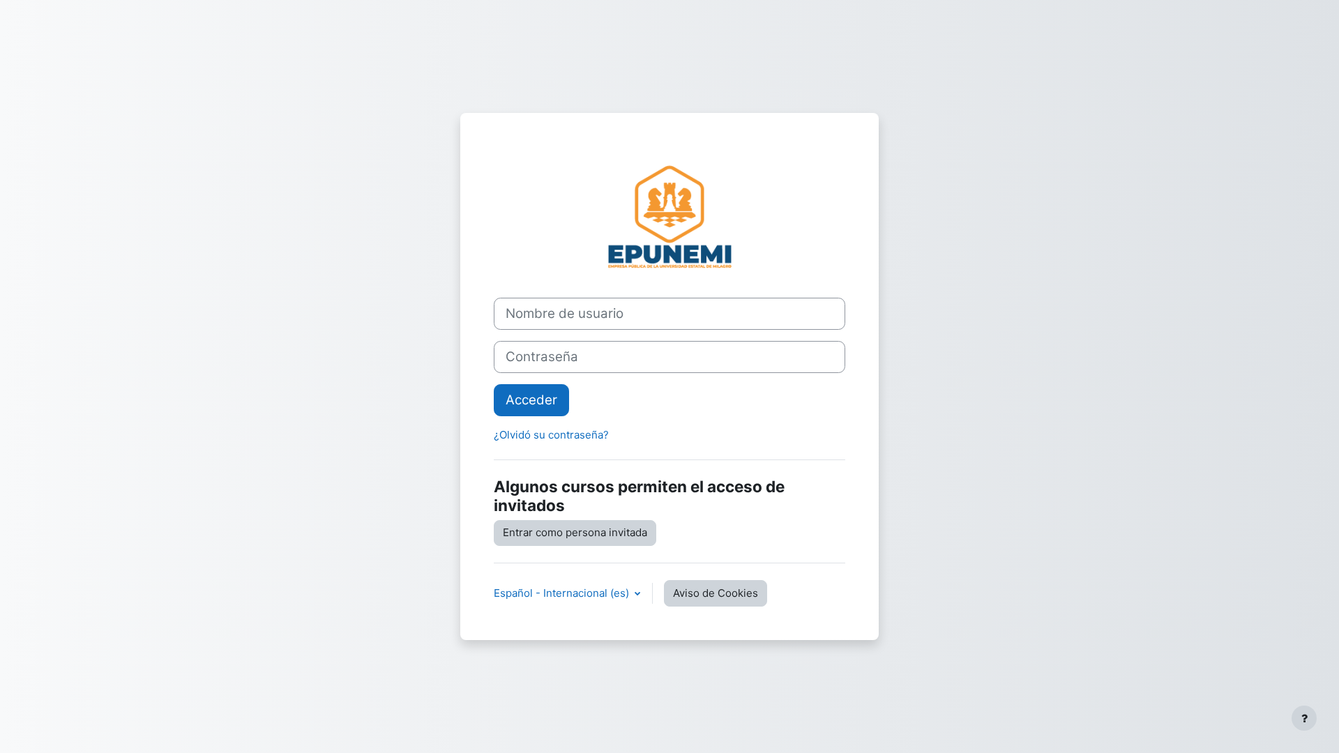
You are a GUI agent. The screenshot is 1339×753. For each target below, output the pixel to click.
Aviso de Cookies (715, 593)
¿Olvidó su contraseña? (551, 434)
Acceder (531, 400)
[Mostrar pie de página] (1304, 718)
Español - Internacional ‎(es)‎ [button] (563, 593)
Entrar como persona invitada (575, 532)
